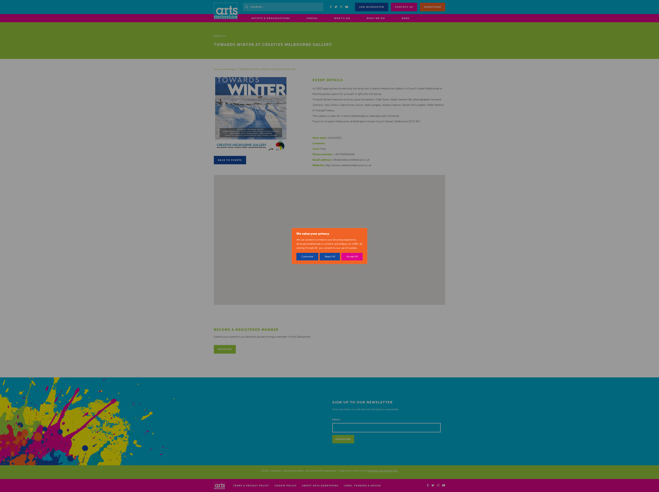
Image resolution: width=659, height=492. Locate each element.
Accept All (352, 256)
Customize (307, 256)
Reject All (330, 256)
